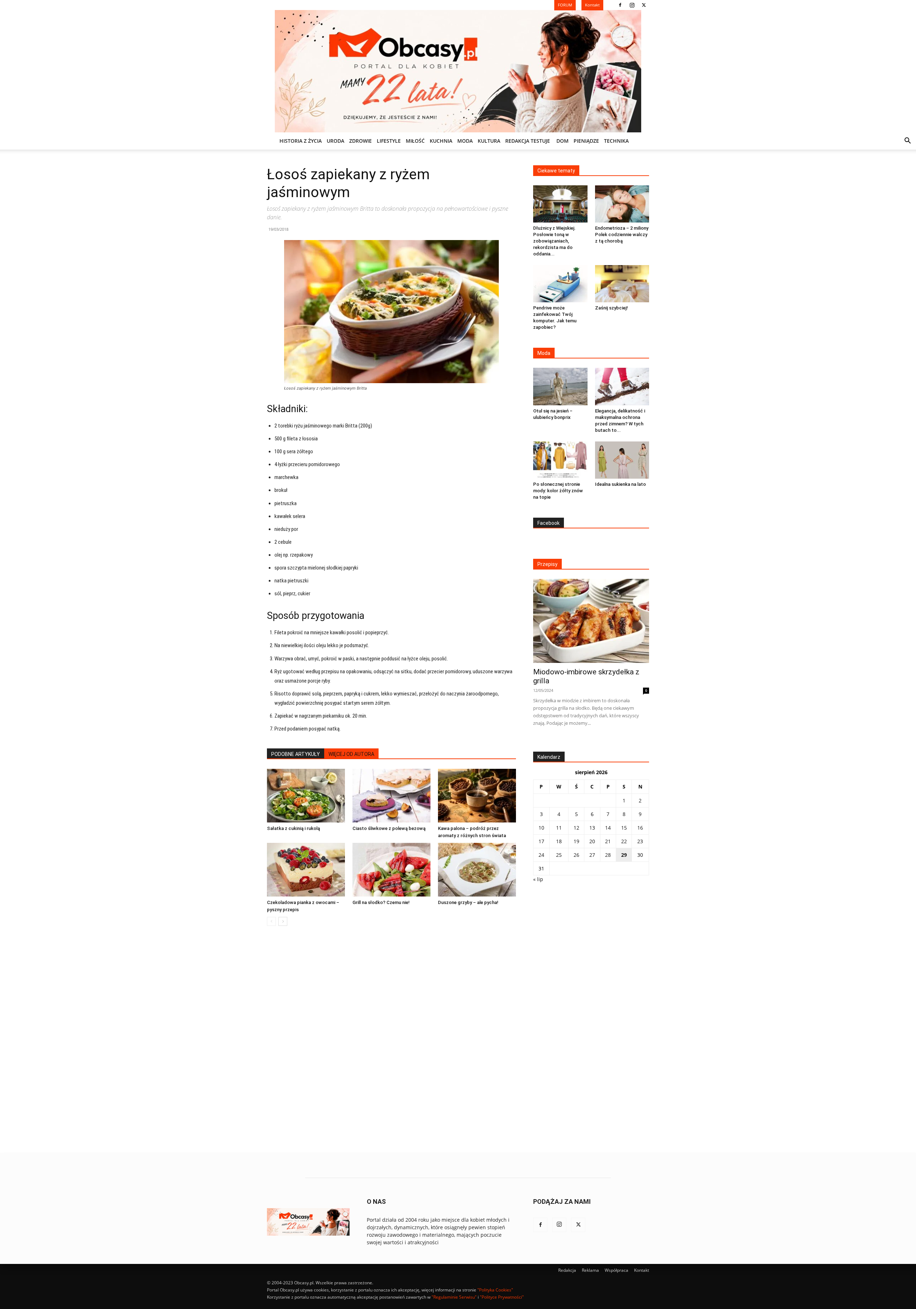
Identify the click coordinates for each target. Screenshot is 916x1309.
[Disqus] (391, 1040)
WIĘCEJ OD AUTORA (351, 754)
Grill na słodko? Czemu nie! (381, 902)
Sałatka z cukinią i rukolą (293, 828)
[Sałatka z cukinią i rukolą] (306, 795)
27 (592, 854)
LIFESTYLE (389, 140)
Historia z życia (300, 140)
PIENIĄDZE (586, 140)
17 (541, 841)
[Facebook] (620, 5)
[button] (907, 141)
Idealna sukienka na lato (620, 484)
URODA (335, 140)
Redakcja (567, 1270)
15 (624, 827)
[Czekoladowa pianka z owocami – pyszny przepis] (306, 870)
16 (640, 827)
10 (541, 827)
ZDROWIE (360, 140)
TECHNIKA (616, 140)
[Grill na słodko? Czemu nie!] (391, 870)
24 (541, 854)
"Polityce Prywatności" (502, 1297)
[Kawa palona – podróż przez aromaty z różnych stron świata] (477, 795)
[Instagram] (632, 5)
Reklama (590, 1270)
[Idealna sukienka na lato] (622, 460)
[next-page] (282, 921)
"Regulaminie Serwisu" (454, 1297)
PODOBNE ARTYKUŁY (295, 754)
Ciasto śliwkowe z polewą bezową (388, 828)
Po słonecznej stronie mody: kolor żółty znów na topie (558, 491)
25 (559, 854)
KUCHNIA (441, 140)
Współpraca (616, 1270)
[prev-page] (271, 921)
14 (608, 827)
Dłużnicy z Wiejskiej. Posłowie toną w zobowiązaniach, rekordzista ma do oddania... (554, 241)
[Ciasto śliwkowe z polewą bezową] (391, 795)
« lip (538, 879)
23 (640, 841)
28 (608, 854)
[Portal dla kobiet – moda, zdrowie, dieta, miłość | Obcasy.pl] (458, 71)
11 (559, 827)
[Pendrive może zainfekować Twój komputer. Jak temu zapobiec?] (560, 283)
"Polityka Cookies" (495, 1290)
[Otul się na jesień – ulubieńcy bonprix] (560, 386)
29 (624, 854)
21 (608, 841)
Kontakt (641, 1270)
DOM (562, 140)
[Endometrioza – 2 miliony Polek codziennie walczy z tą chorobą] (622, 204)
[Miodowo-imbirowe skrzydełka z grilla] (591, 621)
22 (624, 841)
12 (576, 827)
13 (592, 827)
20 (592, 841)
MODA (465, 140)
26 (576, 854)
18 (559, 841)
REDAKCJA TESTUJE (527, 140)
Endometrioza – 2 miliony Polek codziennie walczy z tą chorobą (621, 234)
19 (576, 841)
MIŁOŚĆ (415, 140)
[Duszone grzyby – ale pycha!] (477, 870)
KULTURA (489, 140)
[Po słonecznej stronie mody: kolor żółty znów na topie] (560, 460)
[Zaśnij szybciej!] (622, 283)
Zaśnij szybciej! (611, 308)
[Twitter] (643, 5)
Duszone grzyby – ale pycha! (468, 902)
